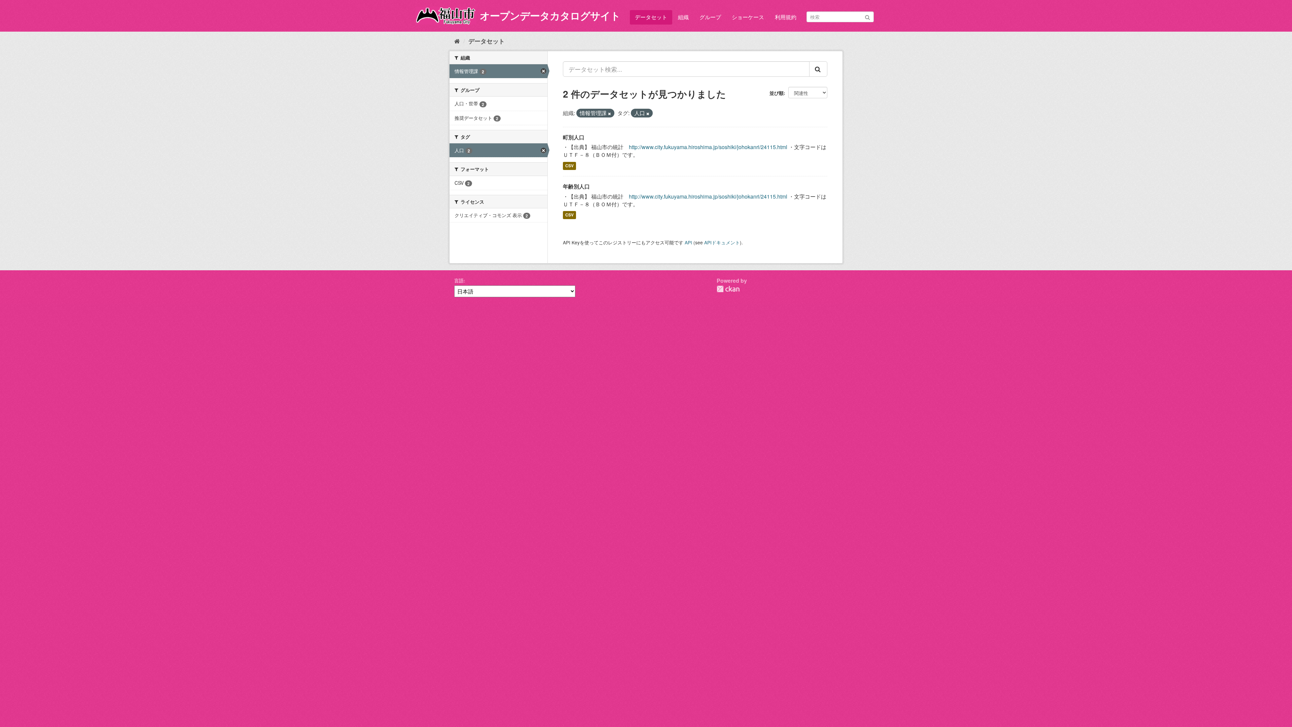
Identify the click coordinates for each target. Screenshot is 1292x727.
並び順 (776, 93)
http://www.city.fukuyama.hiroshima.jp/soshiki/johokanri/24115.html (708, 147)
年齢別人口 (576, 186)
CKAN (728, 288)
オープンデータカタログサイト (550, 15)
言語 (459, 280)
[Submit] (867, 16)
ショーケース (748, 17)
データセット (651, 17)
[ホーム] (457, 40)
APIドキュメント (722, 242)
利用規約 (785, 17)
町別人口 (573, 137)
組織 (683, 17)
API (688, 242)
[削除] (609, 113)
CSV (569, 166)
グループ (710, 17)
